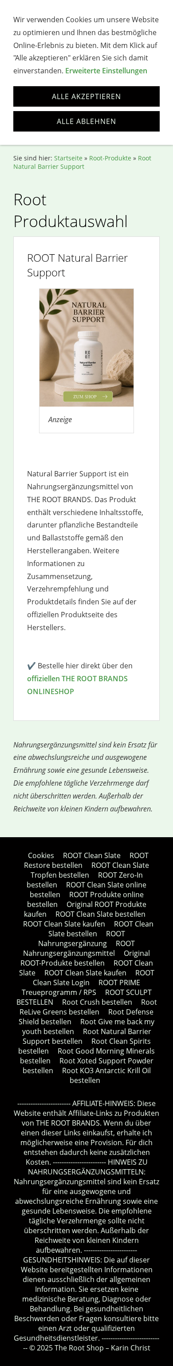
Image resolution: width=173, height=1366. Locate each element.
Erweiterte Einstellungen (106, 71)
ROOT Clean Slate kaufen (64, 924)
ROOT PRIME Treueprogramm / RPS (81, 987)
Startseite (68, 158)
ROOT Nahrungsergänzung (81, 938)
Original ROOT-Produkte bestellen (85, 958)
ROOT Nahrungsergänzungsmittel (79, 948)
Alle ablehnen (86, 121)
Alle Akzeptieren (86, 96)
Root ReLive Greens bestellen (88, 1007)
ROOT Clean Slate (92, 855)
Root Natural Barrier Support (82, 162)
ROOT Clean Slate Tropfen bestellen (90, 870)
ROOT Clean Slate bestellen (100, 914)
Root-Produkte (110, 158)
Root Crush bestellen (97, 1002)
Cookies (41, 855)
